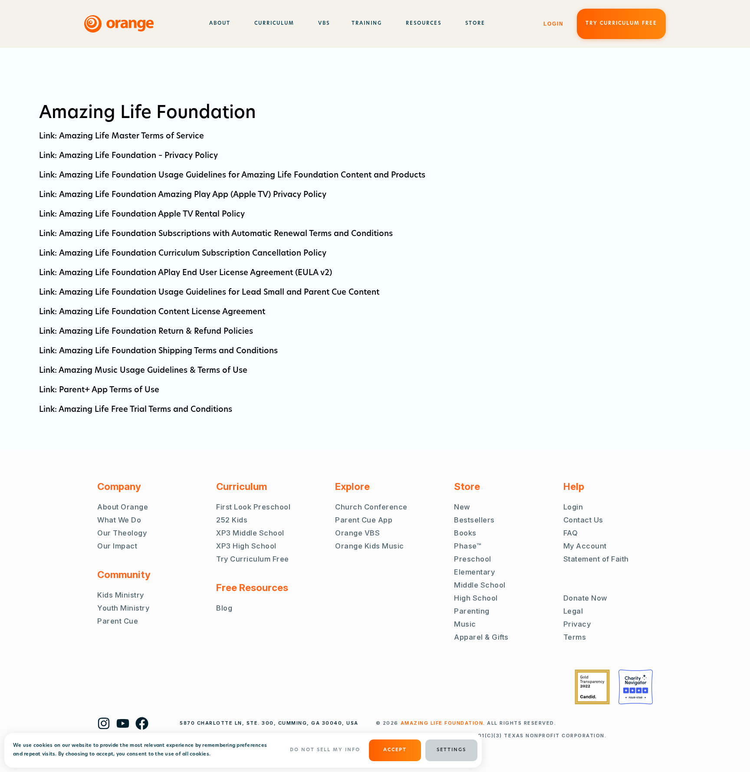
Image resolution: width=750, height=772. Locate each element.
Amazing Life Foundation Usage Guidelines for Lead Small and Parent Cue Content (219, 293)
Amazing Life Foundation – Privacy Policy (138, 156)
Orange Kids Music (369, 546)
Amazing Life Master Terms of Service (131, 137)
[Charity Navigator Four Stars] (635, 687)
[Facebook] (141, 723)
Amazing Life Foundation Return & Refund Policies (156, 332)
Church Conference (371, 507)
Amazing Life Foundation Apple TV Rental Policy (152, 215)
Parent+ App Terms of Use (109, 390)
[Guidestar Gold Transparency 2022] (592, 687)
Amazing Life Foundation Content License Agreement (162, 312)
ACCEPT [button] (395, 750)
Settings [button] (451, 750)
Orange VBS (357, 533)
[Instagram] (103, 723)
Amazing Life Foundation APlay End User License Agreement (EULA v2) (195, 273)
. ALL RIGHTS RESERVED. (478, 723)
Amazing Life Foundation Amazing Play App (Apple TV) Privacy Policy (192, 195)
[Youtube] (122, 723)
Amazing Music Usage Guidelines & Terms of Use (153, 371)
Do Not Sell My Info (325, 750)
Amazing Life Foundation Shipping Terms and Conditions (168, 351)
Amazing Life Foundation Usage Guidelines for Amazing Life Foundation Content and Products (242, 176)
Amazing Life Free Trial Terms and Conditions (145, 410)
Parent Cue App (363, 520)
